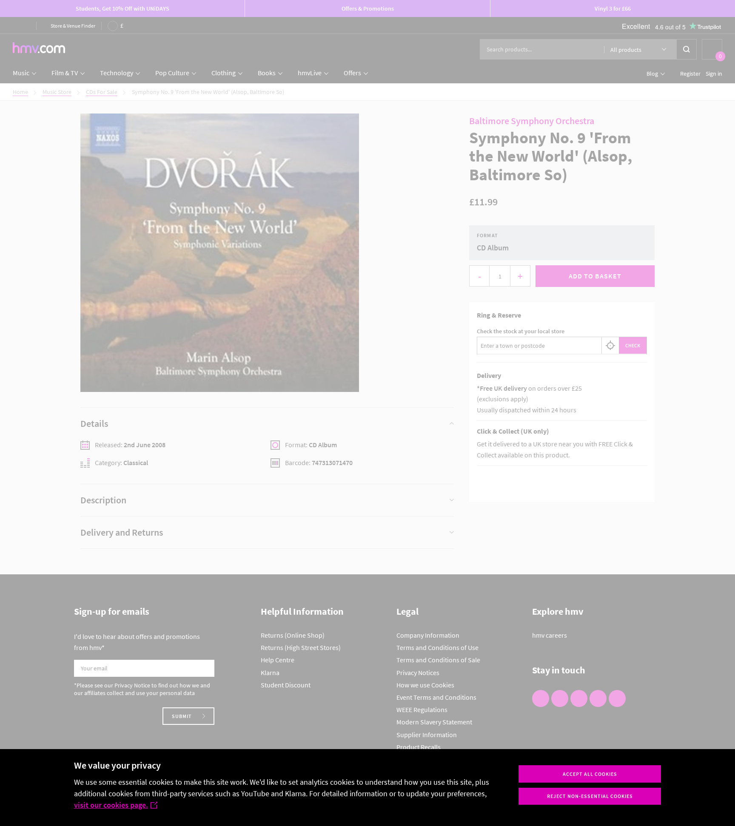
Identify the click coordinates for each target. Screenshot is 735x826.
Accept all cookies (590, 774)
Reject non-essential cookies (590, 796)
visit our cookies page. (111, 805)
